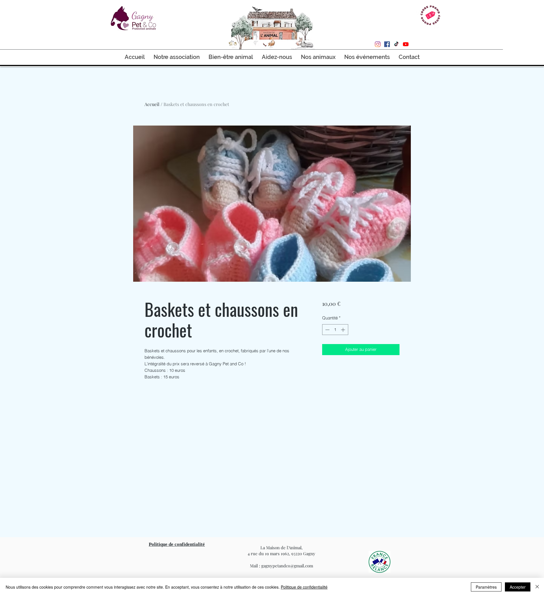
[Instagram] (378, 44)
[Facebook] (387, 44)
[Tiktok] (396, 44)
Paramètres (486, 587)
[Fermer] (537, 586)
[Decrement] (327, 329)
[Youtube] (406, 44)
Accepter (518, 587)
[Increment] (343, 329)
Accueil (152, 104)
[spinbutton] (335, 329)
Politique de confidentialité (304, 587)
